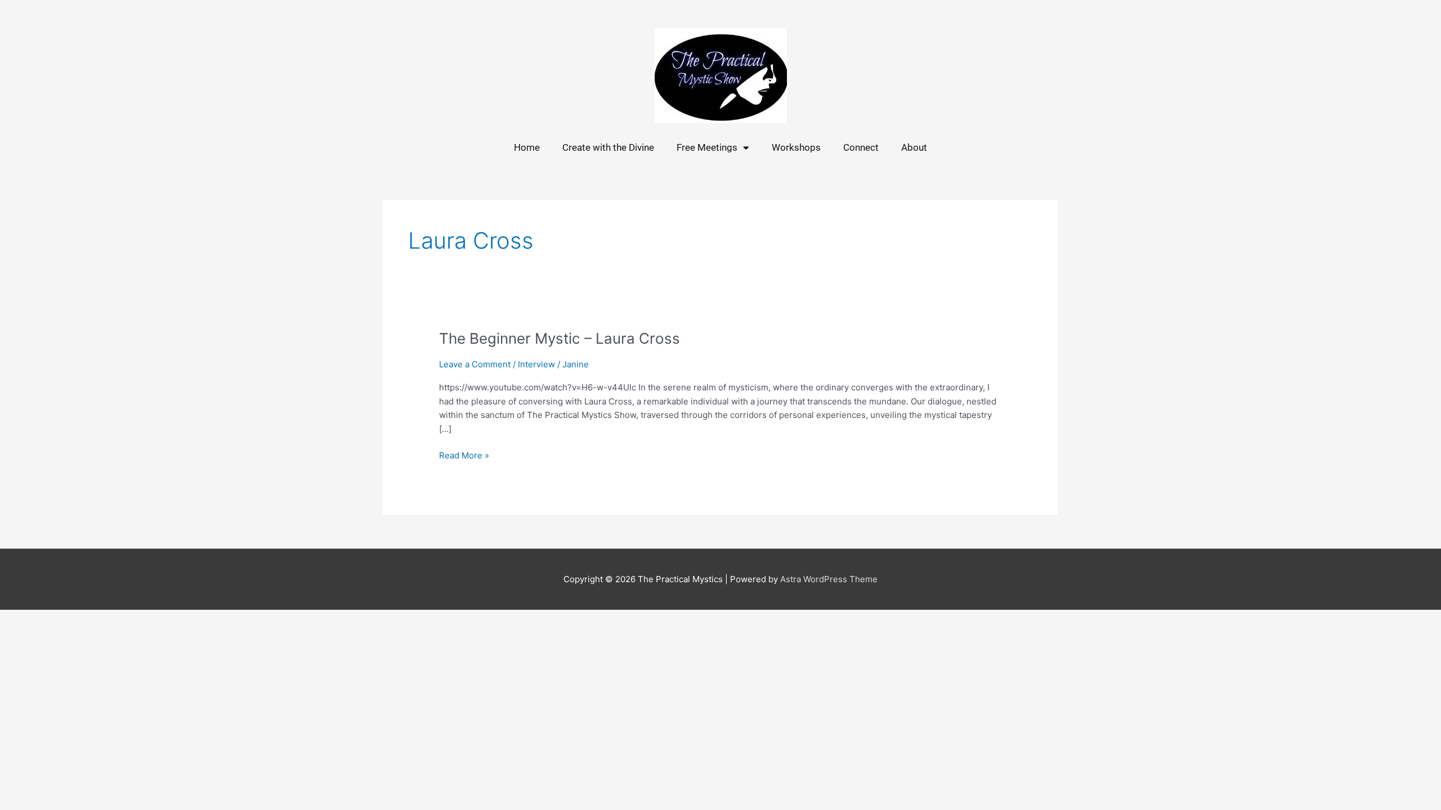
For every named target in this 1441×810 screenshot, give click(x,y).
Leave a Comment (475, 364)
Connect (861, 147)
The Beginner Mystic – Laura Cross (559, 338)
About (914, 147)
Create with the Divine (608, 147)
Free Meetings (707, 147)
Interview (536, 364)
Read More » (464, 455)
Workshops (796, 147)
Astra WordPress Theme (829, 579)
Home (527, 147)
